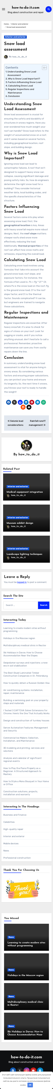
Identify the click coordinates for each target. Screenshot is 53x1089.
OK (30, 1085)
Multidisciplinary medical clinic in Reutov (24, 645)
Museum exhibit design (20, 523)
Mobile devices (11, 843)
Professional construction (17, 858)
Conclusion (14, 96)
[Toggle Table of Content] (43, 67)
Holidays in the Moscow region (19, 638)
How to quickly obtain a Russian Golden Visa (26, 683)
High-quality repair (13, 829)
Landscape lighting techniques (24, 554)
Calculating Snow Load (20, 85)
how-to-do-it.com (25, 8)
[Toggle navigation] (3, 9)
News (6, 850)
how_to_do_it (19, 57)
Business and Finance (14, 815)
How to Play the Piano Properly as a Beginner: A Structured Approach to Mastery (22, 771)
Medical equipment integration (25, 492)
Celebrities (9, 822)
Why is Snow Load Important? (24, 78)
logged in (22, 582)
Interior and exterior (15, 37)
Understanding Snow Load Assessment (21, 73)
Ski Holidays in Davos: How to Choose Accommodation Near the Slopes (25, 1035)
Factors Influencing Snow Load (24, 82)
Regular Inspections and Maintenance (21, 91)
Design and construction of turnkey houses (26, 720)
